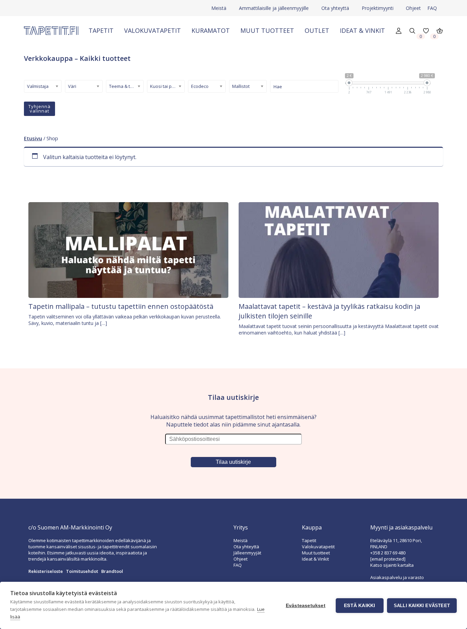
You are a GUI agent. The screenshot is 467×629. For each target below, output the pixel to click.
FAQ (432, 8)
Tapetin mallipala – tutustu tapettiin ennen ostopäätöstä (120, 306)
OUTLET (317, 30)
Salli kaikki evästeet (422, 605)
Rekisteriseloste (45, 571)
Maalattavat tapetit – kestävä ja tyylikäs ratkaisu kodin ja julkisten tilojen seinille (329, 311)
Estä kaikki (359, 605)
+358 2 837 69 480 (387, 553)
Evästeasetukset (305, 605)
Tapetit (101, 30)
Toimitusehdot (82, 571)
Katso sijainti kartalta (392, 565)
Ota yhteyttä (335, 8)
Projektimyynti (377, 8)
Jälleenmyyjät (247, 553)
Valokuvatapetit (152, 30)
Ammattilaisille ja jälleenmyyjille (274, 8)
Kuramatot (210, 30)
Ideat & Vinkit (362, 30)
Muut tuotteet (267, 30)
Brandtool (112, 571)
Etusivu (33, 138)
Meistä (218, 8)
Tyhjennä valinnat (39, 108)
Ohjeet (413, 8)
